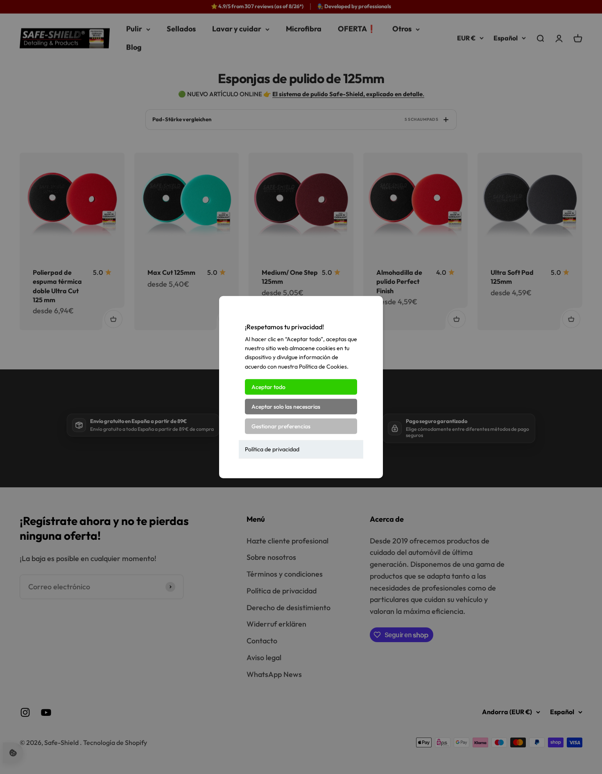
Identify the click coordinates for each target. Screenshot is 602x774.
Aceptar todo (268, 387)
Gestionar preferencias (280, 426)
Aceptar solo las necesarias (285, 406)
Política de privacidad (272, 449)
